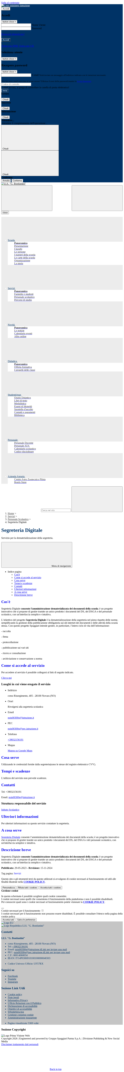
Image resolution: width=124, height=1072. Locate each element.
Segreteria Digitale (10, 837)
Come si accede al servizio (27, 577)
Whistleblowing (16, 1012)
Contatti (18, 586)
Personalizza (9, 887)
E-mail (35, 75)
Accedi (6, 9)
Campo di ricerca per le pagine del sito (20, 510)
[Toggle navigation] (26, 198)
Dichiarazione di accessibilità (22, 1006)
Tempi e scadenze (23, 583)
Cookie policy (15, 994)
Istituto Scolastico (10, 809)
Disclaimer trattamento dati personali (19, 1044)
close (5, 212)
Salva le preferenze (26, 920)
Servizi (11, 516)
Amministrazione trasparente (22, 1017)
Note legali (13, 997)
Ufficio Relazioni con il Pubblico (24, 1003)
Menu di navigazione (61, 566)
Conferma (17, 180)
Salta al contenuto (10, 2)
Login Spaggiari (84, 81)
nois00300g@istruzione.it (21, 717)
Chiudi (5, 99)
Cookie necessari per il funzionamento (21, 910)
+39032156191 (15, 739)
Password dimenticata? (13, 34)
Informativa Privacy (18, 1000)
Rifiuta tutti (27, 887)
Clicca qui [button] (6, 677)
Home (11, 513)
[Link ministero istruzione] (15, 5)
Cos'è (17, 574)
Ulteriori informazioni (25, 589)
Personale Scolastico (18, 519)
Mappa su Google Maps (20, 750)
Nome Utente (39, 25)
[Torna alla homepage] (62, 183)
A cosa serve (20, 592)
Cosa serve (19, 580)
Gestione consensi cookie (21, 1014)
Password (37, 28)
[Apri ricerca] (97, 198)
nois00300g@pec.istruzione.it (23, 728)
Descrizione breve (23, 595)
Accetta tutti (50, 887)
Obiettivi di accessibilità (20, 1009)
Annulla (6, 180)
